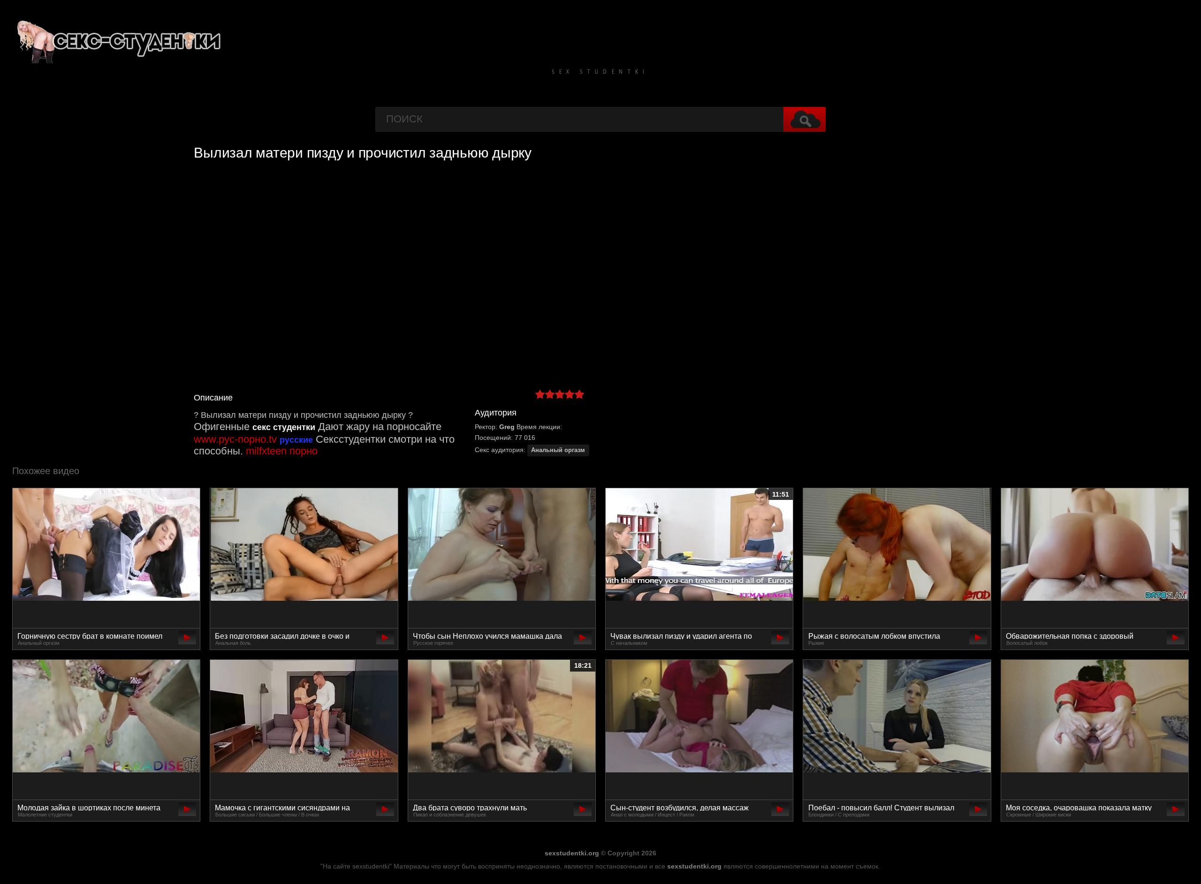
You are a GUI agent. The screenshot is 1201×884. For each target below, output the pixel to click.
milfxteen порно (282, 451)
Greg (507, 427)
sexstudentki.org (572, 853)
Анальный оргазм (558, 450)
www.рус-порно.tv (235, 439)
